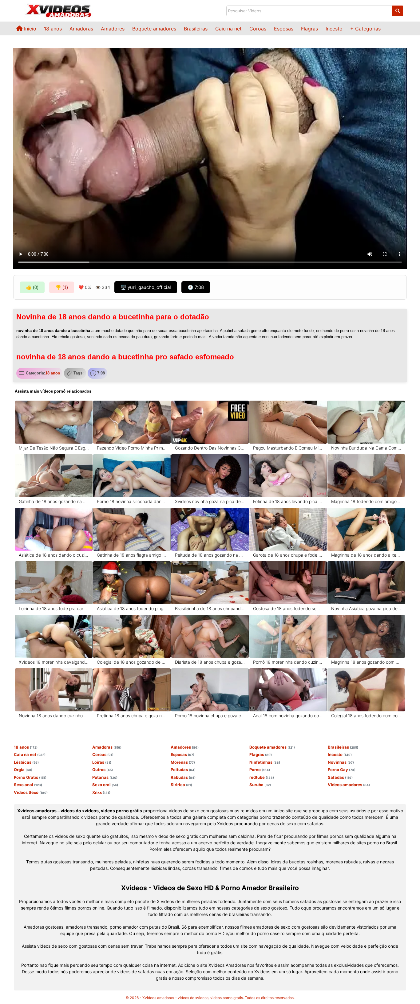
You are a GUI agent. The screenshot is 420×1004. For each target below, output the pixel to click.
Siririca (181, 784)
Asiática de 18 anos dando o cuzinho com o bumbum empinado (54, 555)
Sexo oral (105, 784)
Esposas (283, 29)
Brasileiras (196, 29)
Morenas (183, 762)
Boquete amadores (154, 29)
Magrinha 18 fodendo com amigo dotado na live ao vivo (366, 501)
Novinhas (341, 762)
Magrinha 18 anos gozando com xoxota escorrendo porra (366, 662)
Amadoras (81, 29)
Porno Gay (341, 769)
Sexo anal (28, 784)
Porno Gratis (30, 777)
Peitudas (183, 769)
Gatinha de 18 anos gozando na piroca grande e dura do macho (54, 501)
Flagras (309, 29)
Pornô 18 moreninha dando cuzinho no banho (288, 662)
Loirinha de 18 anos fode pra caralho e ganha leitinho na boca (54, 608)
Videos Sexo (31, 792)
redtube (261, 777)
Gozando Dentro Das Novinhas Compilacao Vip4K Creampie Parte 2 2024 (210, 447)
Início (29, 29)
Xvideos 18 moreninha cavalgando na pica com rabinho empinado (54, 662)
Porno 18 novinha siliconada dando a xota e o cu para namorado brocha (132, 501)
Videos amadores (349, 784)
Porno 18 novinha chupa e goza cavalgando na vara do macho (210, 715)
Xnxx (101, 792)
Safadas (340, 777)
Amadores (113, 29)
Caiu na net (228, 29)
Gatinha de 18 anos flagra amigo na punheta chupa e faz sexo (132, 555)
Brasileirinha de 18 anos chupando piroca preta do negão (210, 608)
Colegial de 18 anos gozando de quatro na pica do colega (132, 662)
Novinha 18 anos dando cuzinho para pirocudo (54, 715)
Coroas (257, 29)
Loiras (101, 762)
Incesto (334, 29)
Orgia (23, 769)
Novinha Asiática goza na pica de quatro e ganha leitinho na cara (366, 608)
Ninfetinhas (264, 762)
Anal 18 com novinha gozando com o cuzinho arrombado (288, 715)
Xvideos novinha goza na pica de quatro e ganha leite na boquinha (210, 501)
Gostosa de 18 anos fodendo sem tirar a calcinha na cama (288, 608)
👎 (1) (61, 287)
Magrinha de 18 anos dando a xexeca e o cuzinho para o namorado (366, 555)
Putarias (104, 777)
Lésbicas (26, 762)
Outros (102, 769)
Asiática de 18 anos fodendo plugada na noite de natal (132, 608)
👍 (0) (32, 287)
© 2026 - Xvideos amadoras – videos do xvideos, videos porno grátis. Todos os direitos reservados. (210, 997)
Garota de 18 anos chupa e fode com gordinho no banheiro (288, 555)
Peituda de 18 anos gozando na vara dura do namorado (210, 555)
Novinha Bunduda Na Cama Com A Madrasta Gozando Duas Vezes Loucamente (366, 447)
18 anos (53, 29)
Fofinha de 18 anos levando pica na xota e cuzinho (288, 501)
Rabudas (183, 777)
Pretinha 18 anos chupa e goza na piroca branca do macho (132, 715)
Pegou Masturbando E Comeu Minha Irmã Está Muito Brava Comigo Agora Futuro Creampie (288, 447)
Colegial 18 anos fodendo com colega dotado (366, 715)
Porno (259, 769)
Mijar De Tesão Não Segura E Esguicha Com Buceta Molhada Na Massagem (54, 447)
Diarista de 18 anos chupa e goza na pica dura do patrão (210, 662)
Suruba (260, 784)
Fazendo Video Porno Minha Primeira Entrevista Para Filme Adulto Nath (132, 447)
